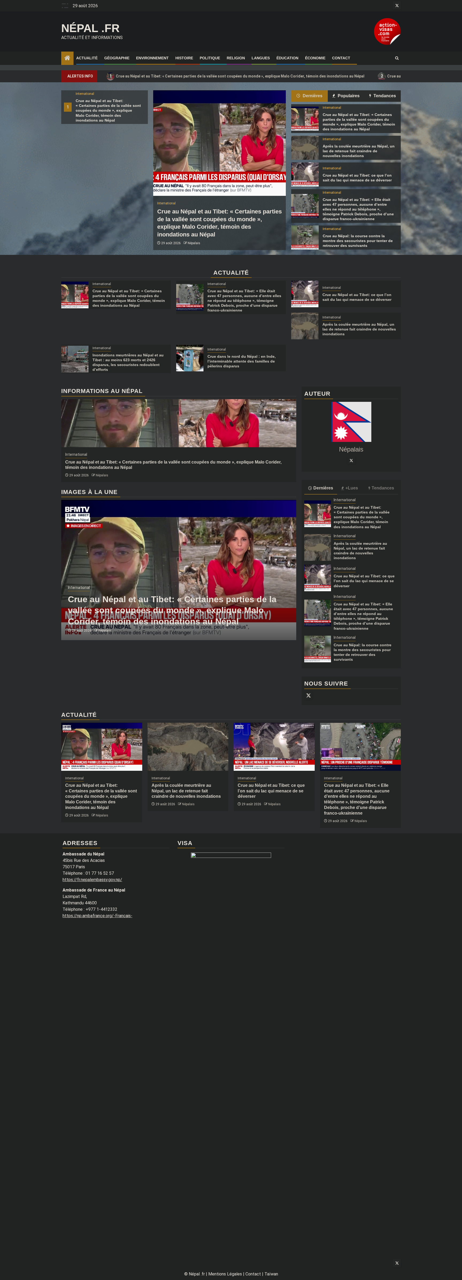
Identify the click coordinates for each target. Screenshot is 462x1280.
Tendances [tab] (384, 96)
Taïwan (271, 1274)
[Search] (397, 58)
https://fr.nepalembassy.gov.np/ (92, 879)
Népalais (194, 243)
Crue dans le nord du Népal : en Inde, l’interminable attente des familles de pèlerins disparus (241, 361)
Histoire (184, 58)
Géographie (116, 58)
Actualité (87, 58)
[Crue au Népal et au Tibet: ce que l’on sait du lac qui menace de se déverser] (304, 174)
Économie (315, 58)
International (85, 94)
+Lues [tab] (351, 488)
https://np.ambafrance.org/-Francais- (97, 915)
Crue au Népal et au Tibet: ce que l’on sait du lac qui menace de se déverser (364, 581)
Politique (210, 58)
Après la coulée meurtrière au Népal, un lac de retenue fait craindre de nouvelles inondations (359, 151)
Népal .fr (90, 28)
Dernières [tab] (312, 96)
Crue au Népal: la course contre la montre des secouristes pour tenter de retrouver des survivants (358, 241)
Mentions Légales (225, 1274)
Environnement (152, 58)
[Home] (67, 58)
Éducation (287, 58)
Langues (261, 58)
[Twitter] (351, 460)
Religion (236, 58)
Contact (341, 58)
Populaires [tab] (348, 96)
